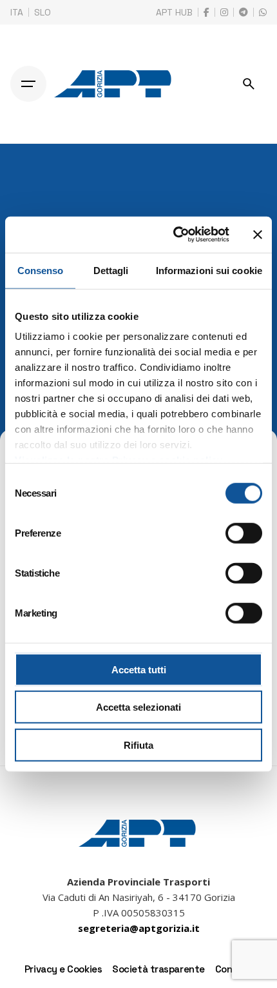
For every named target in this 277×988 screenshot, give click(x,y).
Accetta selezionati (138, 707)
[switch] (243, 532)
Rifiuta (138, 744)
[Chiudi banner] (257, 234)
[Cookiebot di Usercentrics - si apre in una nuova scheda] (174, 234)
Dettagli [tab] (111, 269)
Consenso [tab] (40, 269)
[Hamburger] (28, 84)
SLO (42, 12)
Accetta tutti (138, 669)
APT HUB (174, 12)
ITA (16, 12)
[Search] (249, 84)
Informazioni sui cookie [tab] (209, 269)
